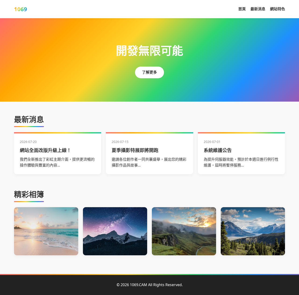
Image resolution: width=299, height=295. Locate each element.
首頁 (242, 8)
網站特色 (277, 8)
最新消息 (257, 8)
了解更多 (149, 72)
